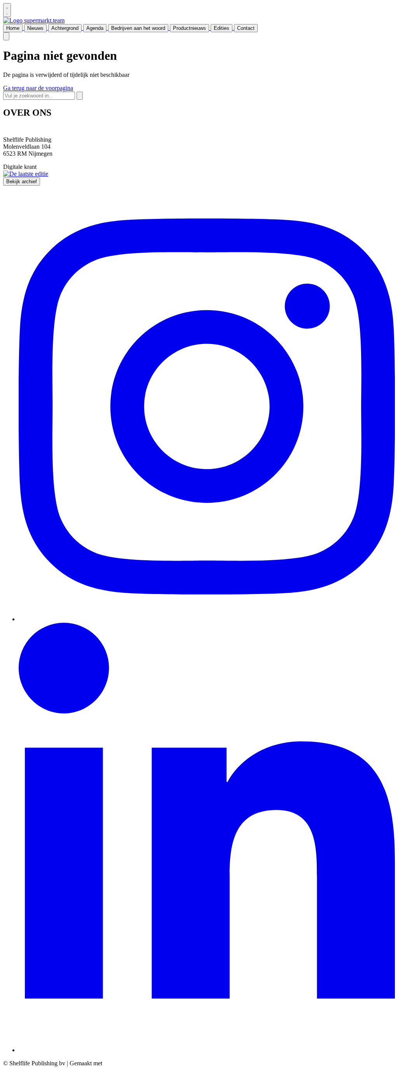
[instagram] (207, 619)
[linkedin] (207, 1050)
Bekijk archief (21, 181)
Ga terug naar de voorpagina (38, 88)
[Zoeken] (80, 96)
